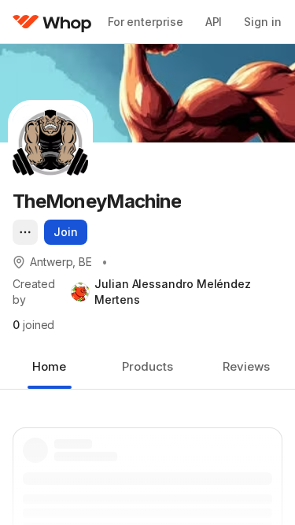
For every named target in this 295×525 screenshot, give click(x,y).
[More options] (25, 232)
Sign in (262, 21)
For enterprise (145, 21)
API (214, 21)
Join (65, 231)
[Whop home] (52, 22)
